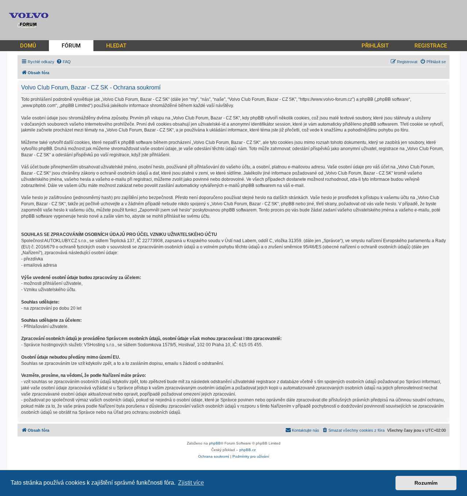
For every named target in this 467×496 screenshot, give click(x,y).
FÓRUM (71, 45)
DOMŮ (28, 45)
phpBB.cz (247, 450)
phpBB (215, 443)
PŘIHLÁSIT (375, 45)
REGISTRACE (430, 45)
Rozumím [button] (425, 483)
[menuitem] (63, 61)
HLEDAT (116, 45)
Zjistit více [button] (191, 483)
